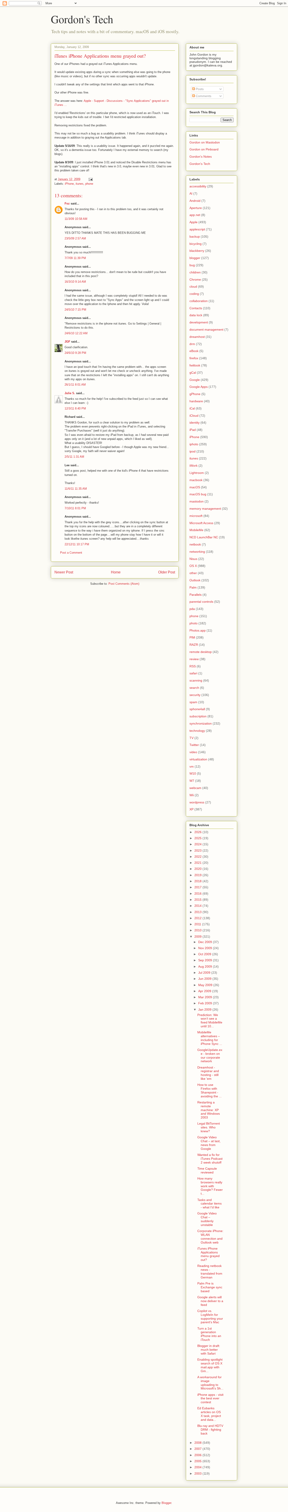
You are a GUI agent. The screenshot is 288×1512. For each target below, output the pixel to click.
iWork (193, 465)
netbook (195, 544)
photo (193, 623)
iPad (192, 430)
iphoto (193, 444)
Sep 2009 (205, 960)
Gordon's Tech (82, 19)
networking (197, 551)
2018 (198, 881)
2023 (198, 850)
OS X (193, 566)
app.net (194, 215)
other (193, 573)
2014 (198, 905)
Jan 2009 (205, 1009)
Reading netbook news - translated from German (209, 1271)
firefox (193, 358)
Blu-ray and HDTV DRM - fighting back (210, 1429)
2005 (198, 1461)
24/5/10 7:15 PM (75, 309)
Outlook (194, 580)
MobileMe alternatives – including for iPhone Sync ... (209, 1037)
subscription (198, 716)
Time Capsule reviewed (207, 1170)
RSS (192, 666)
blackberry (196, 250)
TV (191, 738)
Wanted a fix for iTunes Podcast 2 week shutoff (210, 1158)
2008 (198, 1442)
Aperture (195, 208)
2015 (198, 899)
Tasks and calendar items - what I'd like (209, 1203)
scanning (195, 680)
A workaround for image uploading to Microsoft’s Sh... (210, 1382)
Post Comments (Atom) (123, 583)
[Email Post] (90, 179)
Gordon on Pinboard (203, 149)
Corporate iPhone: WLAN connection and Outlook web (210, 1236)
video (193, 752)
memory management (205, 508)
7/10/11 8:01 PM (75, 508)
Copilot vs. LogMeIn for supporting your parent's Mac (210, 1316)
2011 (198, 924)
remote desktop (200, 652)
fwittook (194, 365)
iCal (192, 408)
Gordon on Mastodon (204, 142)
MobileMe (196, 530)
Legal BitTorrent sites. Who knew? (208, 1127)
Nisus (193, 559)
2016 (198, 893)
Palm (193, 587)
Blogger (166, 1503)
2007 (198, 1449)
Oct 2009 (205, 954)
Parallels (195, 594)
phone (89, 183)
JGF (67, 341)
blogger (194, 258)
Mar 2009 (205, 997)
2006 (198, 1455)
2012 (198, 918)
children (195, 272)
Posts (199, 89)
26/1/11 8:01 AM (75, 384)
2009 (198, 936)
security (194, 695)
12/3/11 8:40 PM (75, 408)
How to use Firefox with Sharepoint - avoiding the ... (209, 1090)
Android (194, 200)
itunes (79, 183)
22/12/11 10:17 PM (77, 544)
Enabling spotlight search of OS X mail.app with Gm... (210, 1365)
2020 (198, 869)
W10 (192, 773)
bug (192, 265)
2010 (198, 930)
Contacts (195, 308)
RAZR (193, 644)
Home (116, 572)
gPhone (194, 394)
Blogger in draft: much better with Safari (208, 1349)
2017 (198, 887)
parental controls (201, 601)
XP (191, 809)
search (194, 687)
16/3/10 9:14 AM (75, 281)
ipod (192, 451)
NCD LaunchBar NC (203, 537)
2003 (198, 1473)
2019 (198, 875)
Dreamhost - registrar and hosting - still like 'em (208, 1073)
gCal (192, 372)
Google (194, 380)
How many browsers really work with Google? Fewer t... (210, 1186)
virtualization (198, 759)
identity (194, 422)
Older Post (166, 572)
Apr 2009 (205, 991)
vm (191, 766)
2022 (198, 856)
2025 (198, 838)
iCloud (193, 415)
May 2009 (205, 985)
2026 (198, 832)
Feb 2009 (205, 1003)
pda (192, 609)
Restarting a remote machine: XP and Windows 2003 (208, 1109)
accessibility (197, 186)
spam (193, 702)
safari (193, 673)
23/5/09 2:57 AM (75, 238)
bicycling (195, 244)
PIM (192, 637)
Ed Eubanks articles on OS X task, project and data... (209, 1413)
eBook (193, 351)
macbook (195, 480)
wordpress (196, 802)
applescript (197, 229)
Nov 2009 (205, 948)
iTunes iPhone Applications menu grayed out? (208, 1254)
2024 (198, 844)
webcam (195, 788)
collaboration (198, 301)
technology (197, 730)
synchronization (200, 723)
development (198, 322)
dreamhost (197, 337)
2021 (198, 862)
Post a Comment (71, 552)
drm (192, 344)
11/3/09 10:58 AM (76, 219)
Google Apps (198, 387)
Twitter (194, 745)
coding (194, 294)
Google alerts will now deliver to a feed (210, 1301)
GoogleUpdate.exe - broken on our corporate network (209, 1055)
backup (194, 236)
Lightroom (196, 473)
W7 (191, 780)
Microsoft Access (201, 523)
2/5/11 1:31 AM (74, 456)
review (194, 659)
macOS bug (197, 494)
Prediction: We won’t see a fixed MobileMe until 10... (209, 1020)
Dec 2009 (205, 942)
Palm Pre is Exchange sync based (209, 1287)
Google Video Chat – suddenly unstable (207, 1219)
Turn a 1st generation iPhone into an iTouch (209, 1334)
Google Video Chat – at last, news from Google (208, 1142)
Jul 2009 (204, 972)
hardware (196, 401)
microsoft (195, 516)
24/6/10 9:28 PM (75, 353)
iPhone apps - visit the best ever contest (210, 1398)
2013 (198, 912)
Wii (191, 795)
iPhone (69, 183)
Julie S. (70, 393)
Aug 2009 (205, 966)
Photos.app (197, 630)
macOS (194, 487)
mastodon (196, 501)
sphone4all (197, 709)
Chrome (195, 279)
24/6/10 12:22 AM (76, 333)
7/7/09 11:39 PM (75, 258)
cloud (193, 286)
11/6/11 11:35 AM (76, 488)
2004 (198, 1467)
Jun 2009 (205, 978)
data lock (195, 315)
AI (190, 193)
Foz (67, 203)
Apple (193, 222)
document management (206, 329)
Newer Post (63, 572)
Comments (203, 96)
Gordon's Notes (200, 156)
